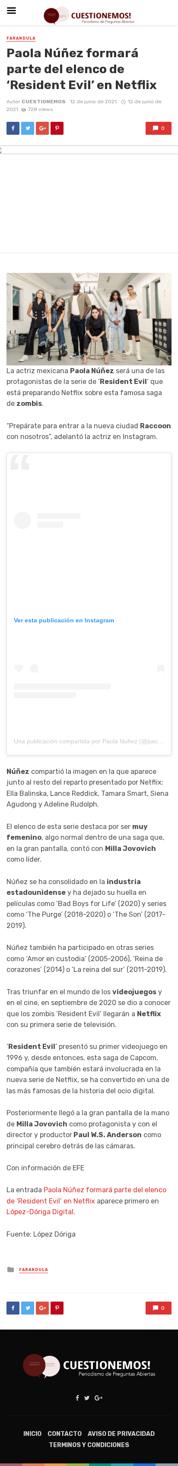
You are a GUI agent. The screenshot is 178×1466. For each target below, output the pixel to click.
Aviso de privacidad (121, 1434)
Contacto (65, 1434)
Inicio (32, 1434)
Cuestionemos (44, 102)
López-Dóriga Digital (39, 1212)
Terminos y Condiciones (89, 1445)
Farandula (20, 38)
